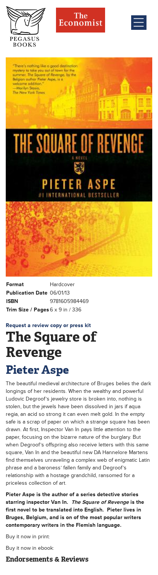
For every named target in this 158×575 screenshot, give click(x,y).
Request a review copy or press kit (48, 325)
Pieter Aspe (37, 369)
